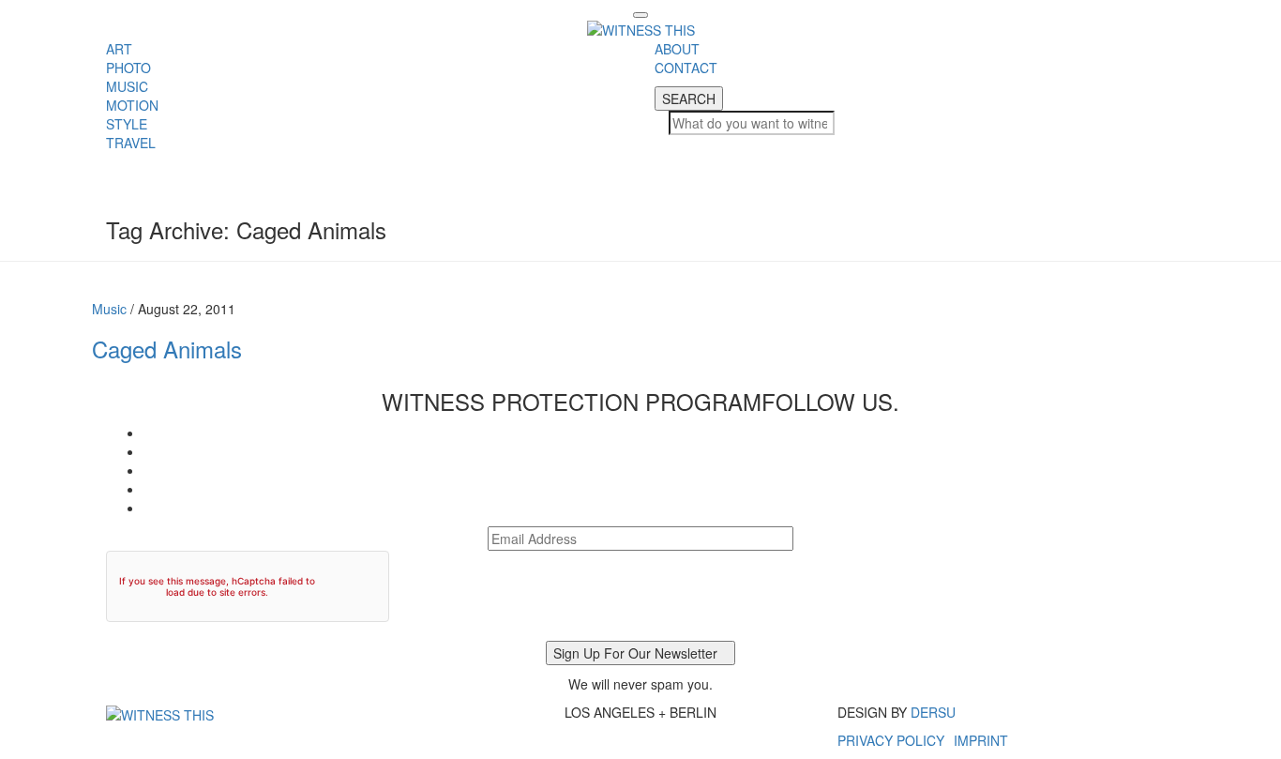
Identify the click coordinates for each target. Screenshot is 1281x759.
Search (689, 98)
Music (109, 308)
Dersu (933, 712)
